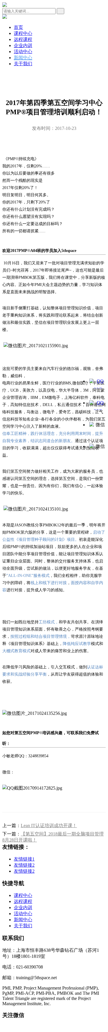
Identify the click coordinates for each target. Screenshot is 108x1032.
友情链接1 (24, 859)
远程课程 (23, 39)
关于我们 (23, 63)
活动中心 (23, 51)
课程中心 (23, 33)
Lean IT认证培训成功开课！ (49, 825)
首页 (18, 27)
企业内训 (23, 45)
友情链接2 (24, 865)
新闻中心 (23, 57)
